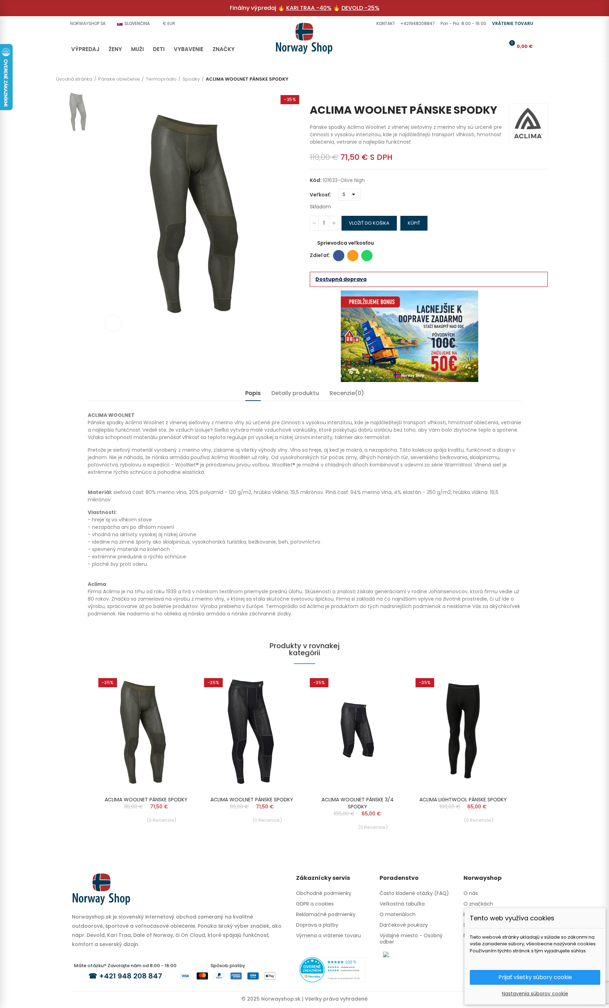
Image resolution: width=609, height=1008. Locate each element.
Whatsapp (367, 255)
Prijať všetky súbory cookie (535, 977)
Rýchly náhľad (176, 685)
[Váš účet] (498, 46)
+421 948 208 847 (130, 976)
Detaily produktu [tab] (295, 393)
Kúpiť (414, 223)
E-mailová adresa (352, 255)
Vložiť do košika (369, 223)
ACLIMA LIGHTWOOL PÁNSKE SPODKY (463, 799)
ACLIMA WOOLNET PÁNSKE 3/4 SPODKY (357, 803)
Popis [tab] (253, 393)
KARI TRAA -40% (309, 8)
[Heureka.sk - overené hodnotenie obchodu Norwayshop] (332, 969)
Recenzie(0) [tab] (347, 393)
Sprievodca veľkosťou (345, 242)
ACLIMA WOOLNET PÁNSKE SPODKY (146, 799)
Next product (542, 93)
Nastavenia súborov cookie (535, 993)
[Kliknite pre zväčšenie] (113, 323)
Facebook (338, 255)
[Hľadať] (486, 46)
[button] (385, 23)
